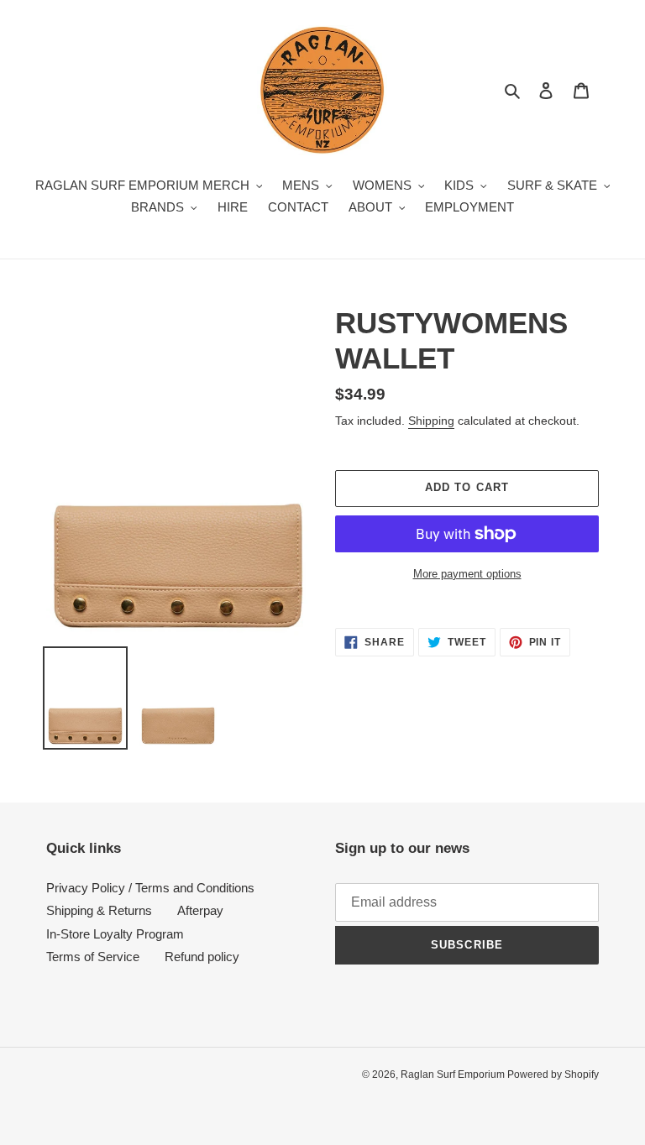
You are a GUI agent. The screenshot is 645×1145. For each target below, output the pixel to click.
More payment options (467, 573)
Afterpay (200, 910)
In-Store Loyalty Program (115, 934)
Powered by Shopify (553, 1074)
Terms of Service (92, 956)
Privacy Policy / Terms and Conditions (150, 888)
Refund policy (202, 956)
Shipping (431, 420)
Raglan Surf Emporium (454, 1074)
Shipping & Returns (99, 910)
